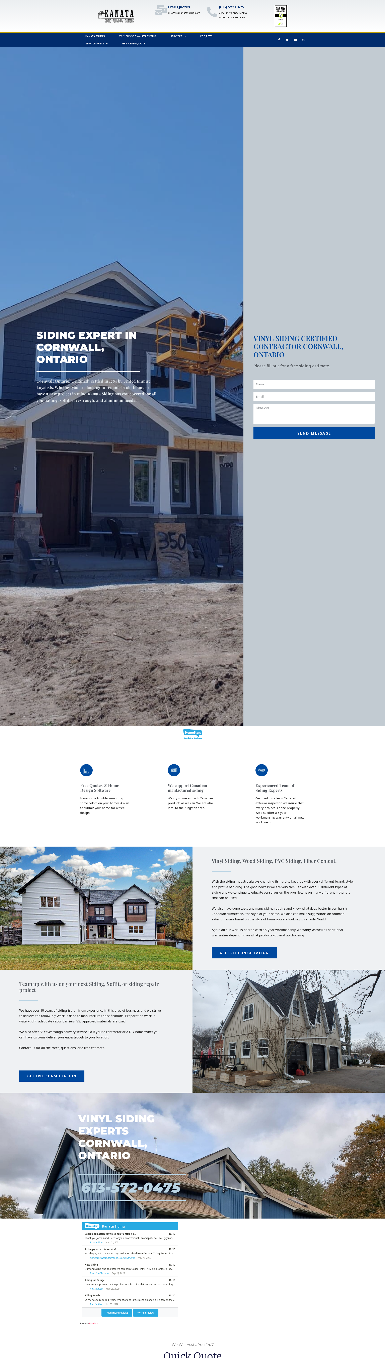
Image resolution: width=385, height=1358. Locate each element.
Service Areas (94, 43)
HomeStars (93, 1323)
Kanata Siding (95, 36)
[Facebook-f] (279, 40)
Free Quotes (179, 7)
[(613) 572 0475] (212, 12)
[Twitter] (287, 40)
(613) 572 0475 (231, 7)
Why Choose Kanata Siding (137, 36)
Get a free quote (133, 43)
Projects (206, 36)
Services (176, 36)
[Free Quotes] (161, 10)
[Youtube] (296, 40)
